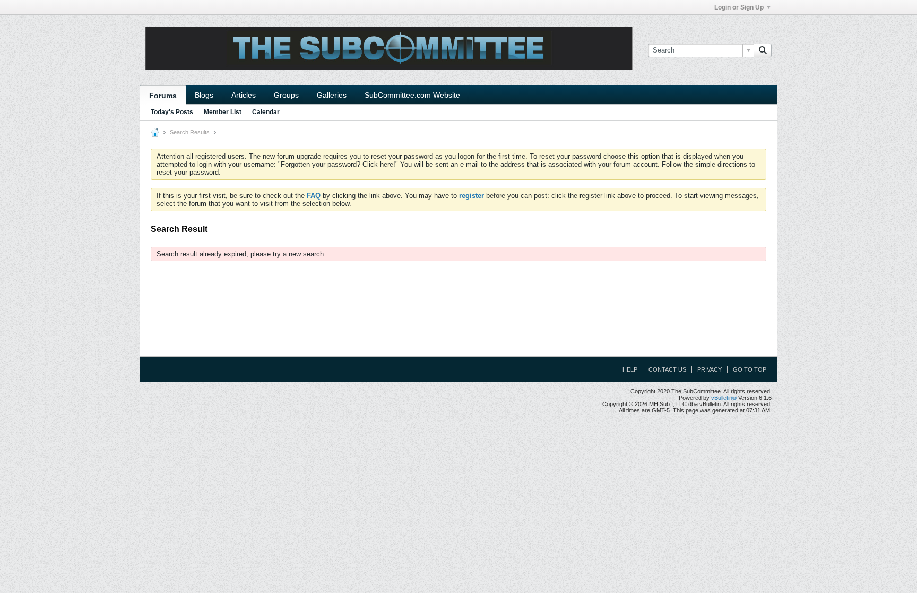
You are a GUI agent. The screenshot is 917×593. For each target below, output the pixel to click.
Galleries (332, 95)
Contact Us (667, 369)
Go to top (749, 369)
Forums (163, 95)
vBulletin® (724, 397)
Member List (222, 112)
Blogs (204, 95)
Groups (286, 95)
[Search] (763, 50)
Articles (243, 95)
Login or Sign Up (739, 7)
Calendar (266, 112)
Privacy (709, 369)
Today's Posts (172, 112)
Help (629, 369)
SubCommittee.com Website (412, 95)
